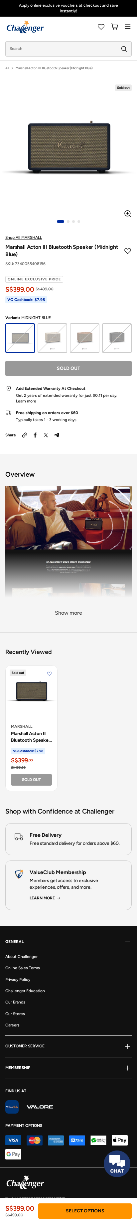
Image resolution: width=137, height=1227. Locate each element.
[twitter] (46, 435)
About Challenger (21, 956)
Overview (20, 474)
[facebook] (35, 435)
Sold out (68, 368)
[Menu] (128, 27)
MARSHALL (21, 726)
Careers (12, 1025)
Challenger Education (25, 991)
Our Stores (15, 1013)
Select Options (85, 1211)
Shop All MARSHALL (23, 237)
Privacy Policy (17, 979)
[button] (60, 221)
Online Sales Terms (22, 968)
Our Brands (15, 1002)
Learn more (26, 401)
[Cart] (114, 27)
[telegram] (56, 435)
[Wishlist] (101, 27)
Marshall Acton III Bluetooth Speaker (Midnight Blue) (30, 737)
